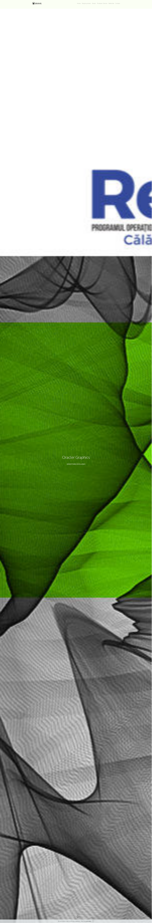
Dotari (94, 3)
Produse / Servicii (102, 3)
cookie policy (88, 921)
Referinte (111, 3)
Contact (117, 3)
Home (79, 3)
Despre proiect (86, 3)
